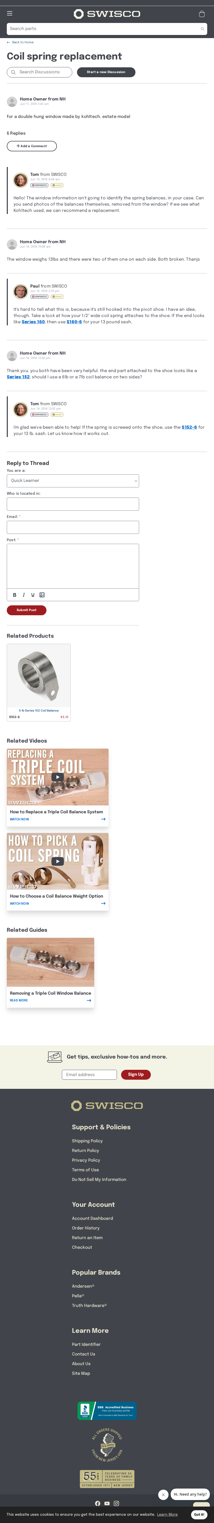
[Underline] (32, 595)
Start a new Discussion (106, 72)
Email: (12, 517)
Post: (11, 540)
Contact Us (83, 1354)
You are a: (16, 471)
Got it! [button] (199, 1514)
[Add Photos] (42, 595)
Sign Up (136, 1074)
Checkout (82, 1247)
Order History (86, 1228)
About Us (81, 1364)
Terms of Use (85, 1170)
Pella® (78, 1296)
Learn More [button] (167, 1514)
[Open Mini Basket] (203, 14)
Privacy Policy (86, 1160)
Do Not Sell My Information (99, 1180)
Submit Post (27, 610)
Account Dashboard (92, 1218)
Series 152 (18, 377)
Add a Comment (33, 146)
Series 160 (33, 322)
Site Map (81, 1373)
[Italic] (23, 595)
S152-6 (189, 427)
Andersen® (83, 1286)
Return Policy (85, 1151)
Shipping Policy (87, 1141)
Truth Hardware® (89, 1306)
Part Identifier (86, 1344)
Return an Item (87, 1238)
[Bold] (14, 595)
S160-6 (74, 322)
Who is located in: (24, 493)
